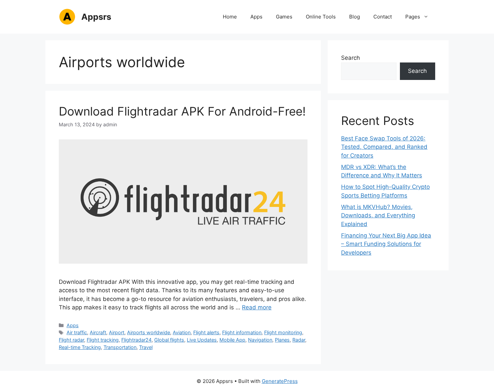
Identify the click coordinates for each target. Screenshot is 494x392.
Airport (116, 332)
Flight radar (71, 340)
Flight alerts (206, 332)
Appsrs (96, 17)
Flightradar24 (136, 340)
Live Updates (202, 340)
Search (350, 57)
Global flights (169, 340)
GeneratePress (280, 381)
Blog (354, 16)
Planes (282, 340)
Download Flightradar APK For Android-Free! (182, 111)
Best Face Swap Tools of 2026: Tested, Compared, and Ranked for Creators (384, 147)
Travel (146, 347)
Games (284, 16)
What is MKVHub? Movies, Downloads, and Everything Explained (378, 215)
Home (230, 16)
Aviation (182, 332)
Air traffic (77, 332)
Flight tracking (103, 340)
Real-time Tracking (80, 347)
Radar (298, 340)
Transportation (120, 347)
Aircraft (98, 332)
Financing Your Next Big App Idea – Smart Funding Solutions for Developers (386, 244)
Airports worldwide (148, 332)
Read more (257, 307)
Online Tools (321, 16)
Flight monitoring (283, 332)
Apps (256, 16)
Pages (412, 16)
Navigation (260, 340)
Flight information (241, 332)
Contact (382, 16)
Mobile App (232, 340)
